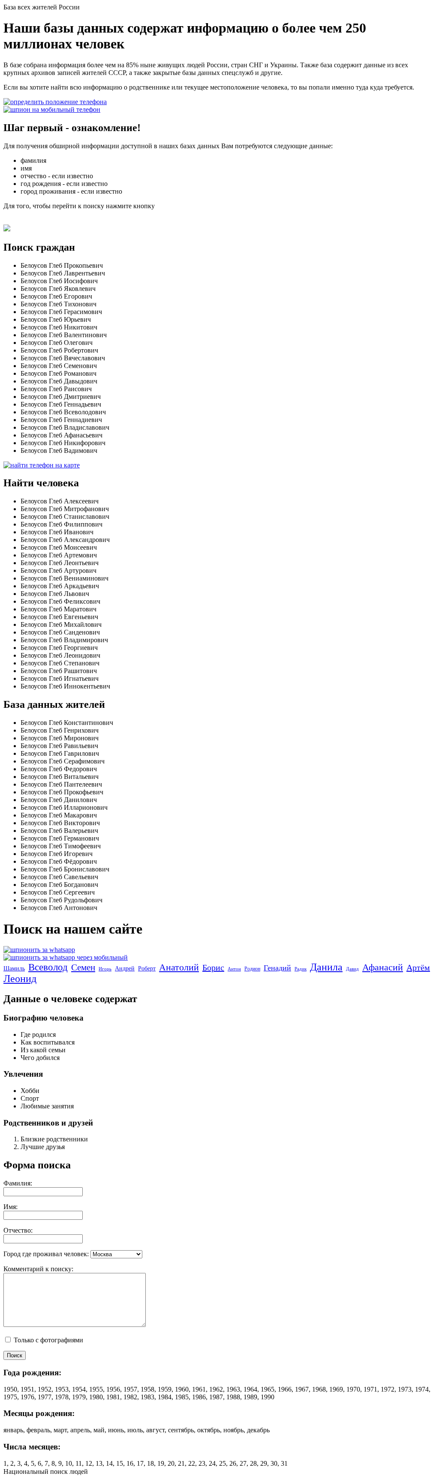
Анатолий (179, 967)
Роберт (147, 968)
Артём (418, 967)
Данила (326, 967)
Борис (213, 967)
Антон (234, 968)
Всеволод (48, 967)
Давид (352, 968)
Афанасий (382, 967)
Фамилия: (17, 1183)
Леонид (19, 978)
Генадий (277, 968)
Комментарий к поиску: (38, 1268)
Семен (83, 967)
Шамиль (14, 968)
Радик (301, 968)
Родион (252, 969)
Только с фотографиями (47, 1340)
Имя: (10, 1206)
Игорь (105, 968)
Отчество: (18, 1230)
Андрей (125, 968)
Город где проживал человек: (46, 1253)
